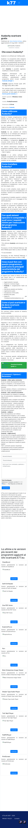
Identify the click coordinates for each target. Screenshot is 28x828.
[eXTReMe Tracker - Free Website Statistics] (20, 822)
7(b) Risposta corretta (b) (14, 484)
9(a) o (4, 484)
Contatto (16, 818)
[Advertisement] (14, 19)
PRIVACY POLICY (7, 818)
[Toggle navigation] (19, 2)
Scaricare (14, 578)
